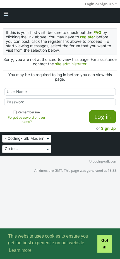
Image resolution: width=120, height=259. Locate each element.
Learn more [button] (20, 250)
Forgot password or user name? (26, 120)
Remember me (29, 112)
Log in (102, 117)
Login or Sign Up (99, 3)
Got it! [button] (104, 243)
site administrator (70, 64)
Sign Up (108, 128)
